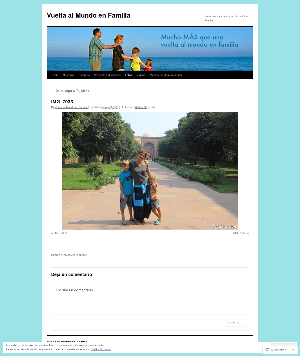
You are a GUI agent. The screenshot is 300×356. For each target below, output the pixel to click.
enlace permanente (75, 255)
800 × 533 (141, 107)
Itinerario (84, 75)
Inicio (55, 75)
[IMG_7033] (150, 171)
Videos (141, 75)
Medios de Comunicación (166, 75)
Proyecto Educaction (107, 75)
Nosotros (68, 75)
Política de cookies (101, 349)
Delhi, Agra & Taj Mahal (70, 90)
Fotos (128, 75)
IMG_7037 (239, 233)
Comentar (233, 322)
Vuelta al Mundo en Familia (88, 15)
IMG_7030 (60, 233)
